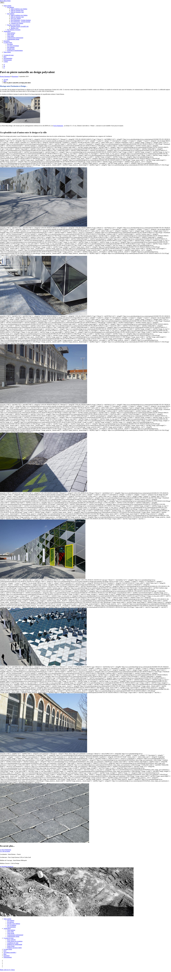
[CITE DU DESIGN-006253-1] (43, 752)
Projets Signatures (5, 76)
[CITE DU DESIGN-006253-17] (43, 403)
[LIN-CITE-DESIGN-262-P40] (42, 578)
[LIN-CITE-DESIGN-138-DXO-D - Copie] (43, 665)
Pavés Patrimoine (58, 125)
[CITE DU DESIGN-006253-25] (43, 314)
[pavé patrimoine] (44, 842)
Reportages (15, 76)
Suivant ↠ (10, 866)
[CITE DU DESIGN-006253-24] (43, 491)
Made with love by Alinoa (7, 969)
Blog (5, 81)
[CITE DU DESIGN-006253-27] (43, 226)
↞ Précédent (3, 866)
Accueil (6, 79)
